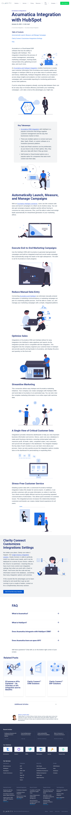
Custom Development (41, 768)
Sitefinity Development (41, 773)
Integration (22, 763)
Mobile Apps (39, 775)
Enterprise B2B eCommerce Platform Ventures (48, 802)
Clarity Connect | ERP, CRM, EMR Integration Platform (8, 799)
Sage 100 (22, 775)
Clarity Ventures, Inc (25, 811)
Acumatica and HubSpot (28, 296)
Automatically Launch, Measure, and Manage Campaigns (29, 35)
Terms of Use (57, 811)
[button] (35, 614)
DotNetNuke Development (42, 770)
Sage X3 (22, 777)
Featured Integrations (21, 787)
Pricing (32, 3)
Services (24, 3)
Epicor (21, 773)
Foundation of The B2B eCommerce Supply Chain (35, 791)
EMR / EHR (22, 770)
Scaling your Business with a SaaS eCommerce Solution (10, 735)
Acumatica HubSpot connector (27, 203)
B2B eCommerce (7, 766)
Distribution (55, 770)
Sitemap (46, 811)
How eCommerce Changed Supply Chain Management (35, 802)
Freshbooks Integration (22, 790)
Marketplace (6, 770)
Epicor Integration (60, 797)
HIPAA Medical (56, 766)
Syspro (21, 779)
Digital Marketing (40, 777)
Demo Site (39, 763)
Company (53, 3)
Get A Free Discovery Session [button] (13, 591)
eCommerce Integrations (19, 10)
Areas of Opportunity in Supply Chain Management (35, 797)
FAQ (13, 42)
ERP (21, 766)
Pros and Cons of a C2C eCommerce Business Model (48, 791)
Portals (54, 763)
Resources (38, 3)
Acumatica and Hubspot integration (25, 68)
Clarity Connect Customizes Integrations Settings (27, 38)
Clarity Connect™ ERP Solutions (56, 682)
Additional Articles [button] (21, 704)
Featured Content (7, 787)
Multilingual (5, 768)
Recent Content (33, 787)
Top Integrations (60, 787)
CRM (21, 768)
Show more (5, 801)
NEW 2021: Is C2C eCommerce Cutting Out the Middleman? (48, 797)
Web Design (39, 766)
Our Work (46, 3)
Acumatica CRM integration (30, 129)
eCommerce (6, 763)
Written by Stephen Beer (23, 714)
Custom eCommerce (7, 773)
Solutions (16, 3)
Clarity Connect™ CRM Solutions (34, 682)
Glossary (51, 811)
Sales (54, 768)
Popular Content (46, 787)
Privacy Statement (65, 811)
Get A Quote (65, 3)
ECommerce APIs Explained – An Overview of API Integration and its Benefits (12, 685)
